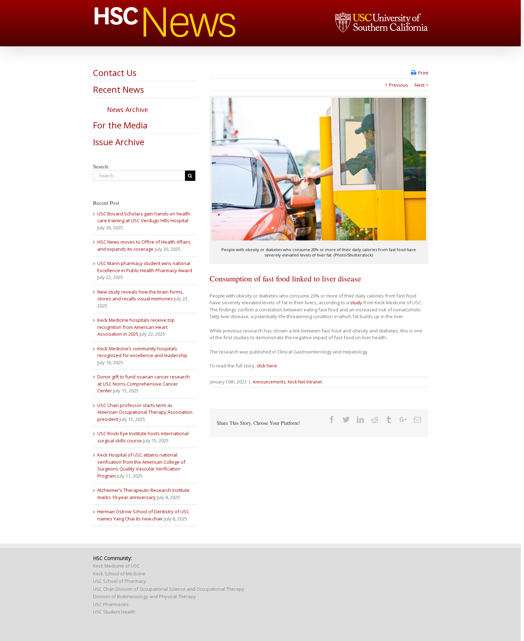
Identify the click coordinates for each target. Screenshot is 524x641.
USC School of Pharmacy (119, 581)
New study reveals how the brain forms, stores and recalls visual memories (140, 295)
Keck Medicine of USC (116, 566)
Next (420, 85)
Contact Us (115, 72)
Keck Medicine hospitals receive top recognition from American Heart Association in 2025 (136, 327)
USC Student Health (114, 612)
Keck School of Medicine (119, 573)
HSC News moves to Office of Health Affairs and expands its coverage (144, 245)
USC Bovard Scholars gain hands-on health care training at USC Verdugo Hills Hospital (143, 217)
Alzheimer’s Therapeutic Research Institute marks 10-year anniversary (143, 493)
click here (267, 365)
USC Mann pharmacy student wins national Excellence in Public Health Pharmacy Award (144, 267)
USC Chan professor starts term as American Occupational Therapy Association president (144, 412)
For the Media (120, 125)
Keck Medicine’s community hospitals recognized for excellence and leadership (142, 352)
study (356, 302)
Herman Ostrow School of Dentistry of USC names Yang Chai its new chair (143, 515)
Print (423, 73)
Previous (398, 85)
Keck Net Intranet (305, 382)
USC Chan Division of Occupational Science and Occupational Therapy (168, 589)
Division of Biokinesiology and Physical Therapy (144, 596)
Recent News (118, 89)
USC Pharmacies (111, 604)
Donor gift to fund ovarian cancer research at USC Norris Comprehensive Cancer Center (143, 383)
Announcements (269, 382)
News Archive (127, 109)
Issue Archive (118, 142)
